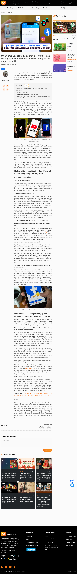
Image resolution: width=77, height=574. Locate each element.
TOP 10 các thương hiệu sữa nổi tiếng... (71, 45)
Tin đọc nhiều (61, 16)
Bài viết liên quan (10, 454)
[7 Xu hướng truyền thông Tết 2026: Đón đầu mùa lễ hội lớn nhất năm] (26, 463)
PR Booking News (71, 536)
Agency (4, 471)
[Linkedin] (7, 89)
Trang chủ (3, 12)
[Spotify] (14, 567)
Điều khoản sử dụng (32, 545)
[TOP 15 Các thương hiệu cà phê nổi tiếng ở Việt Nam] (64, 27)
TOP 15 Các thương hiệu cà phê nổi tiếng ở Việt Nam (64, 38)
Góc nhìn (54, 8)
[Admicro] (12, 559)
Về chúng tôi (29, 536)
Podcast (26, 2)
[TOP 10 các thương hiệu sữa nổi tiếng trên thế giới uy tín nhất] (59, 47)
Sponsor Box (69, 545)
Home (3, 8)
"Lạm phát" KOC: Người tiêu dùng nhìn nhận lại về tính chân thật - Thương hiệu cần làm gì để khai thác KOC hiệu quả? (33, 395)
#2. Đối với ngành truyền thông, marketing (27, 94)
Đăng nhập (70, 3)
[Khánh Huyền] (5, 74)
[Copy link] (4, 86)
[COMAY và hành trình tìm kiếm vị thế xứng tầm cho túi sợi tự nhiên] (26, 487)
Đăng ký (62, 3)
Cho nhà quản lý (36, 3)
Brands (21, 495)
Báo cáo (45, 8)
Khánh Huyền (5, 64)
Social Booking (70, 539)
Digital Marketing (23, 8)
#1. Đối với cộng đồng (22, 92)
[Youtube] (10, 567)
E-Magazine (16, 3)
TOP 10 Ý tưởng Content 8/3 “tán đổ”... (71, 56)
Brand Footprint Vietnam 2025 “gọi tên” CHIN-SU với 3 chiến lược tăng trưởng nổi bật (9, 500)
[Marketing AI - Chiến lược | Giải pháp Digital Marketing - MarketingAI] (3, 3)
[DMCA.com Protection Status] (32, 549)
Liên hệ (63, 8)
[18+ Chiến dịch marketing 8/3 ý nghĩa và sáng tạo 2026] (59, 68)
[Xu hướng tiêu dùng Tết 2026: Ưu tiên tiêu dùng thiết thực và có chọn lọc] (9, 463)
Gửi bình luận (47, 450)
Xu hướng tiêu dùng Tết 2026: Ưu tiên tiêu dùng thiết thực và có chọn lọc (9, 476)
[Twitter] (4, 89)
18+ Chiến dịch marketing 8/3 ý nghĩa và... (71, 66)
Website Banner (70, 542)
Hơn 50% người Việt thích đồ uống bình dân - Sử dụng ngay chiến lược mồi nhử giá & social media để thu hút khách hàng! (44, 502)
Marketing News (11, 8)
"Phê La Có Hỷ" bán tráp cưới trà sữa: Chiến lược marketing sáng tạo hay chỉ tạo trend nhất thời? (44, 476)
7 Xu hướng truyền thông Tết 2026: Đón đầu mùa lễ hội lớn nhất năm (26, 476)
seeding (44, 232)
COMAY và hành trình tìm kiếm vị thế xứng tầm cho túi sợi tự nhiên (26, 499)
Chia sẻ (3, 69)
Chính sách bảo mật (32, 542)
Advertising (69, 70)
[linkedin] (6, 567)
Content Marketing (71, 59)
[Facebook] (7, 86)
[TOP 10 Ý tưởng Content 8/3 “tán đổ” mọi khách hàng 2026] (59, 58)
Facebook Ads (29, 368)
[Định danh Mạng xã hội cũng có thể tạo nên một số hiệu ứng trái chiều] (33, 297)
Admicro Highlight (47, 3)
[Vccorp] (5, 556)
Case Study (35, 8)
